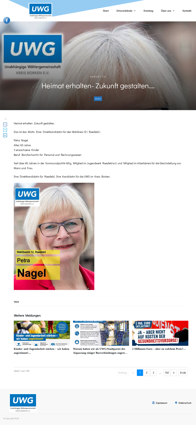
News (98, 99)
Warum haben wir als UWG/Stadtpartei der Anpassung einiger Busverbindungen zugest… (101, 339)
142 (167, 372)
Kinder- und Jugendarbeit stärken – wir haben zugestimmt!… (42, 339)
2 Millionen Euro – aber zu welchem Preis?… (160, 339)
